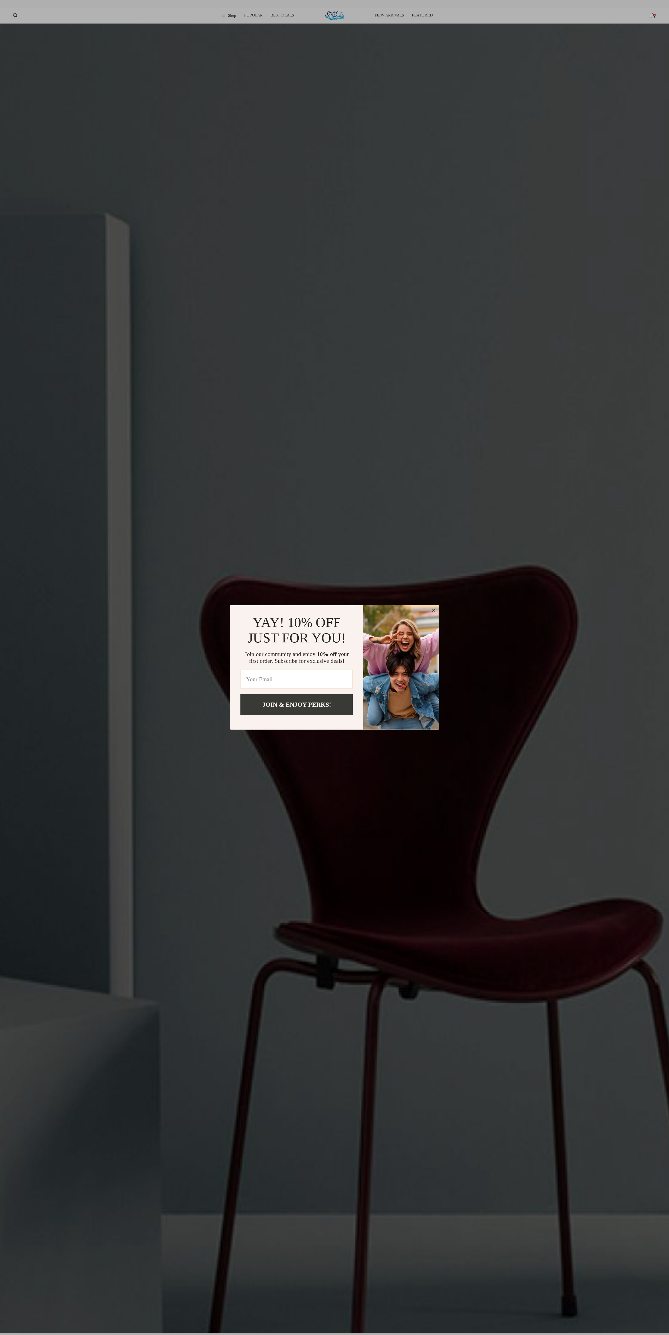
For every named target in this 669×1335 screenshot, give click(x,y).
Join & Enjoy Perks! (296, 704)
